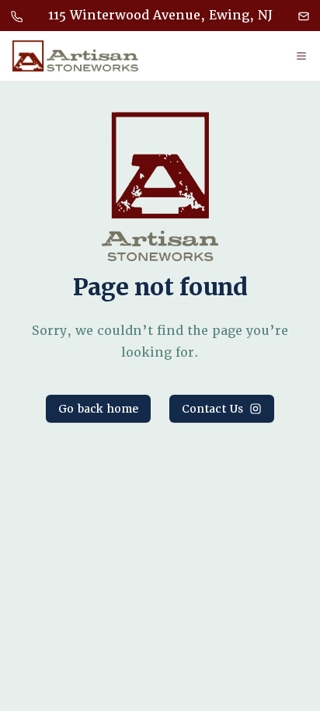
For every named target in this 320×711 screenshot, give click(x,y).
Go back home (98, 409)
